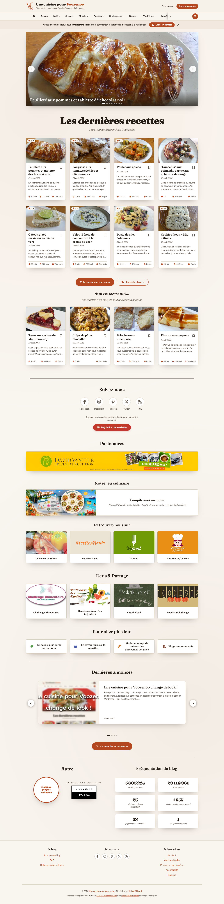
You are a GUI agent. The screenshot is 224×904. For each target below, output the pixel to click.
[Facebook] (97, 856)
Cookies (172, 875)
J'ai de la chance (135, 282)
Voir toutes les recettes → (95, 282)
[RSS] (127, 856)
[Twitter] (119, 856)
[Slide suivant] (192, 69)
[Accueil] (34, 16)
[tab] (102, 103)
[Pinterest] (112, 856)
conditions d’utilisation (130, 896)
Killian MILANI (135, 891)
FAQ (52, 860)
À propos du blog (52, 855)
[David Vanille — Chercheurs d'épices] (112, 461)
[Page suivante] (193, 703)
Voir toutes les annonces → (112, 746)
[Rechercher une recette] (195, 16)
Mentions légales (172, 860)
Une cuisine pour (60, 4)
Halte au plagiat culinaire (52, 865)
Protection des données (171, 865)
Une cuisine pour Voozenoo (101, 891)
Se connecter (168, 6)
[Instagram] (105, 856)
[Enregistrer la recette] (61, 167)
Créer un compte (187, 6)
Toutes (44, 16)
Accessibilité (172, 870)
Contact (172, 855)
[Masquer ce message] (178, 24)
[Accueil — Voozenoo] (30, 6)
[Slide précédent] (31, 69)
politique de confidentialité (106, 896)
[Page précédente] (31, 703)
